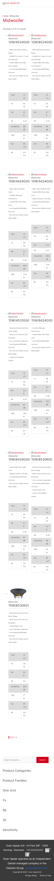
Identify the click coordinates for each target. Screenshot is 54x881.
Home (5, 16)
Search (42, 760)
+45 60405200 (34, 850)
